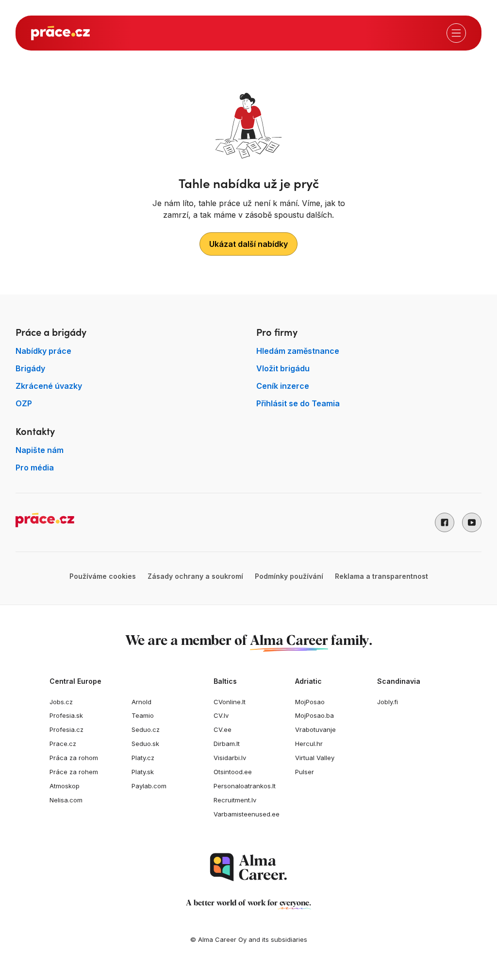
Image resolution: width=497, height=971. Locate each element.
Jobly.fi (387, 702)
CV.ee (223, 729)
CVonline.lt (230, 702)
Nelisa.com (66, 800)
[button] (444, 522)
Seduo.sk (145, 743)
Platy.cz (143, 758)
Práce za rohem (74, 772)
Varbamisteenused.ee (247, 814)
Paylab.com (149, 786)
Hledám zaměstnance (297, 351)
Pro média (35, 467)
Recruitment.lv (235, 800)
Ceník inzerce (282, 386)
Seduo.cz (146, 729)
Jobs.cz (61, 702)
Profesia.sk (66, 715)
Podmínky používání (289, 576)
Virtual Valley (314, 758)
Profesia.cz (66, 729)
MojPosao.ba (314, 715)
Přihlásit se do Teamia (298, 403)
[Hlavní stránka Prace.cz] (60, 33)
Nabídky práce (43, 351)
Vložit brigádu (283, 368)
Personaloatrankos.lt (245, 786)
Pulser (304, 772)
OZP (24, 403)
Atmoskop (65, 786)
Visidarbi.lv (230, 758)
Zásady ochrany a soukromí (195, 576)
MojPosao (310, 702)
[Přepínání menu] (456, 33)
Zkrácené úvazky (49, 386)
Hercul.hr (309, 743)
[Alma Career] (248, 867)
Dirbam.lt (227, 743)
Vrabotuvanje (315, 729)
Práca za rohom (74, 758)
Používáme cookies (102, 576)
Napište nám (40, 450)
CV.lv (221, 715)
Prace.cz (63, 743)
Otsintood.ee (233, 772)
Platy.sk (143, 772)
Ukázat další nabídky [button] (248, 244)
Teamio (143, 715)
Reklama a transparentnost (381, 576)
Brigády (30, 368)
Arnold (141, 702)
